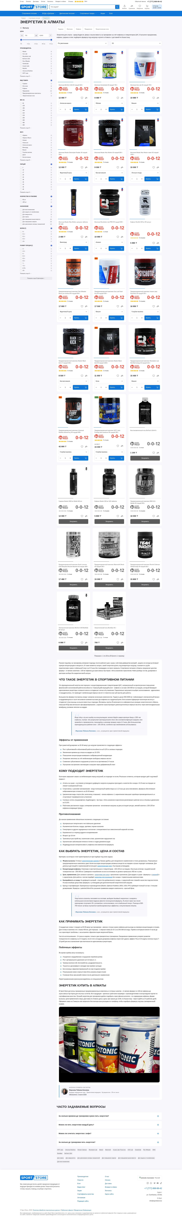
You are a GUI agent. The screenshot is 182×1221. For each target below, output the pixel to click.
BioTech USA (68, 1153)
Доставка (36, 1)
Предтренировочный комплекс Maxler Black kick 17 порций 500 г (72, 362)
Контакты (50, 1)
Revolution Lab (93, 1150)
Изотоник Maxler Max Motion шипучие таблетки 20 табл (73, 223)
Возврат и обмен (61, 1)
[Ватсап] (151, 1183)
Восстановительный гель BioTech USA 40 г (143, 430)
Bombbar (59, 1153)
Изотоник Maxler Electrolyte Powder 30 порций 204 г (73, 153)
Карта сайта (109, 1194)
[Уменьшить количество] (60, 109)
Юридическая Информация (82, 1210)
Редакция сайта (82, 1201)
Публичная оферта (67, 1210)
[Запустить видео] (109, 1044)
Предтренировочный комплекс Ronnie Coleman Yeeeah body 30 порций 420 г (145, 565)
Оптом (43, 1)
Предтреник (88, 29)
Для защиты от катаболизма (146, 1158)
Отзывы (70, 1)
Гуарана (60, 29)
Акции (79, 1190)
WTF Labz (60, 1150)
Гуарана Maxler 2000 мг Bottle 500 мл (70, 501)
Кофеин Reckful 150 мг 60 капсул (140, 222)
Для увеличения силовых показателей (89, 1158)
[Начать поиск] (117, 7)
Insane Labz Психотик (119, 1150)
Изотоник (70, 29)
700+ (85, 1)
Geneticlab (138, 1150)
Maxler (101, 1150)
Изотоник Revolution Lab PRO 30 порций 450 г (109, 222)
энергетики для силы (102, 874)
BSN (154, 1150)
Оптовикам (81, 1197)
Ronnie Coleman (82, 1150)
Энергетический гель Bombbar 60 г (105, 627)
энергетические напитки (90, 861)
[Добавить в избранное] (82, 98)
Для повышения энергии (109, 1158)
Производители (82, 1176)
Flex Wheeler (146, 1150)
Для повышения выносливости (127, 1158)
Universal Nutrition (70, 1150)
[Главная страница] (34, 7)
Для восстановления (63, 1161)
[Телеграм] (154, 1183)
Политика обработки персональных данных (46, 1210)
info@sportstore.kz (155, 1201)
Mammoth (108, 1150)
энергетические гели (104, 866)
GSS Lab (130, 1150)
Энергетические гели (102, 29)
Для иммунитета (70, 1158)
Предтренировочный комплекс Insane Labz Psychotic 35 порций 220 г (143, 292)
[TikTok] (161, 1183)
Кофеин (78, 29)
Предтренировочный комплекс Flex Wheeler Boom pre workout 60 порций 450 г (72, 292)
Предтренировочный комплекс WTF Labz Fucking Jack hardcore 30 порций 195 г (107, 431)
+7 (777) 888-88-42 (154, 1)
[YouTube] (158, 1183)
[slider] (21, 40)
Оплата (28, 1)
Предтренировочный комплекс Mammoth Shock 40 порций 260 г (109, 565)
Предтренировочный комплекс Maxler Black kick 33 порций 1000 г (108, 362)
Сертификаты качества (85, 1194)
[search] (84, 7)
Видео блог (81, 1187)
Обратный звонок (140, 1)
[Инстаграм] (148, 1183)
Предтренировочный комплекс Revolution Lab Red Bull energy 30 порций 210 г (144, 362)
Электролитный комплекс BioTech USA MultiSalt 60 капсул (73, 628)
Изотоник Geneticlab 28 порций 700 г (106, 85)
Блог (79, 1183)
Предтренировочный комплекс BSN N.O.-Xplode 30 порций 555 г (143, 502)
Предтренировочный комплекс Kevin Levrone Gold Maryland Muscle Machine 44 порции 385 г (73, 565)
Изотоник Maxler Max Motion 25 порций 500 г (108, 152)
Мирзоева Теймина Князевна (86, 731)
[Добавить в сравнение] (86, 98)
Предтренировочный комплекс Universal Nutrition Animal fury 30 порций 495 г (71, 431)
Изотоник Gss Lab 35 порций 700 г (141, 85)
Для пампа (60, 1158)
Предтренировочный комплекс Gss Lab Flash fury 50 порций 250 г (109, 292)
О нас (22, 1)
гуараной (155, 874)
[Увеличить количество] (70, 109)
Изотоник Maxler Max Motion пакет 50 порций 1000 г (144, 153)
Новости (80, 1180)
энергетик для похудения (103, 877)
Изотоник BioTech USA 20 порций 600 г (71, 85)
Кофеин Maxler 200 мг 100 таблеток (106, 501)
